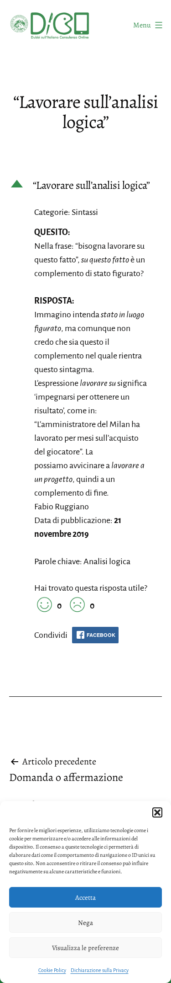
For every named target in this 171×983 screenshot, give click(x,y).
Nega (85, 922)
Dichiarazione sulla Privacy (100, 970)
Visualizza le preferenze (85, 947)
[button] (157, 812)
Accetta (85, 897)
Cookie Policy (52, 970)
